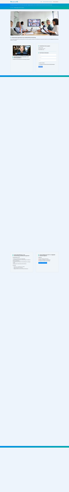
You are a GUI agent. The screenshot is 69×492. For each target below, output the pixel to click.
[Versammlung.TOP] (14, 1)
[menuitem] (41, 1)
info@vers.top (42, 49)
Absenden (40, 66)
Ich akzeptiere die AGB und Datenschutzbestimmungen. (47, 64)
